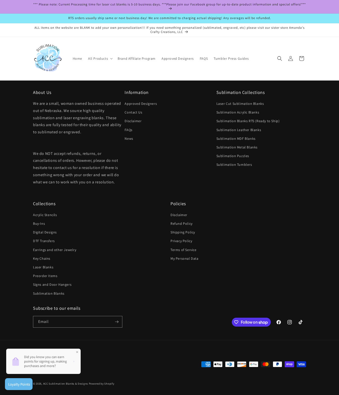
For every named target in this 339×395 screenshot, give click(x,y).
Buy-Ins (39, 223)
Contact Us (133, 112)
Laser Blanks (43, 267)
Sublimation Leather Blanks (238, 130)
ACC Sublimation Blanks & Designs (65, 383)
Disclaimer (133, 121)
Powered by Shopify (101, 383)
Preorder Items (45, 276)
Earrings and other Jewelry (54, 250)
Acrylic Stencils (45, 215)
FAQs (128, 130)
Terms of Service (183, 250)
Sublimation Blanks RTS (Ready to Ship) (248, 121)
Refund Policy (181, 223)
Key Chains (41, 258)
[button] (100, 58)
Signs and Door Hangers (52, 284)
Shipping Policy (182, 232)
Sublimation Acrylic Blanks (237, 112)
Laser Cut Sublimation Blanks (240, 103)
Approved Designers (141, 103)
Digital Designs (45, 232)
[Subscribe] (116, 322)
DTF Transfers (44, 241)
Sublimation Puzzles (232, 156)
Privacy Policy (181, 241)
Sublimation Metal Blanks (237, 147)
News (129, 138)
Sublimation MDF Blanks (236, 138)
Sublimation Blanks (49, 293)
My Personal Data (184, 258)
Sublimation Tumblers (234, 164)
